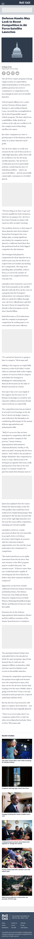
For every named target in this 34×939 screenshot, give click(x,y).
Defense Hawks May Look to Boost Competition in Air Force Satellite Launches (16, 25)
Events (3, 925)
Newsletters (5, 927)
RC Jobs (22, 925)
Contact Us (14, 923)
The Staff (13, 927)
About (3, 923)
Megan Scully (8, 67)
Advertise (23, 923)
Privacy (13, 925)
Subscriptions (24, 927)
